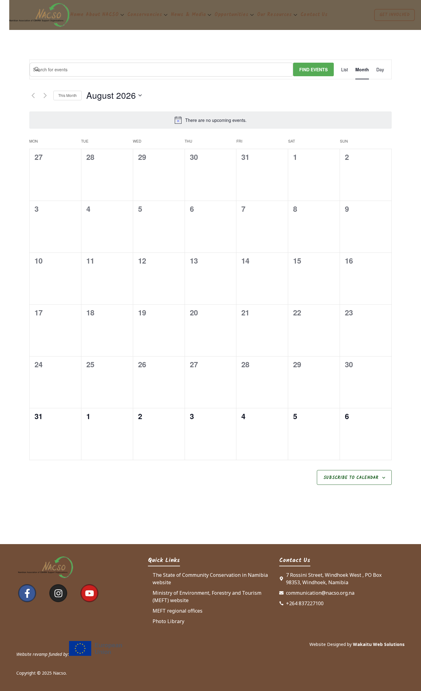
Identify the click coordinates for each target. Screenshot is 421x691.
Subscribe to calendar (350, 477)
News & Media (188, 15)
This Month (67, 95)
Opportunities (231, 15)
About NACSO (102, 15)
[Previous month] (33, 95)
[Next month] (45, 95)
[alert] (216, 120)
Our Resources (274, 15)
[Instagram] (58, 593)
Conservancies (144, 15)
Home (77, 15)
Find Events (313, 69)
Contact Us (314, 15)
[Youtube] (89, 593)
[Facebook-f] (27, 593)
